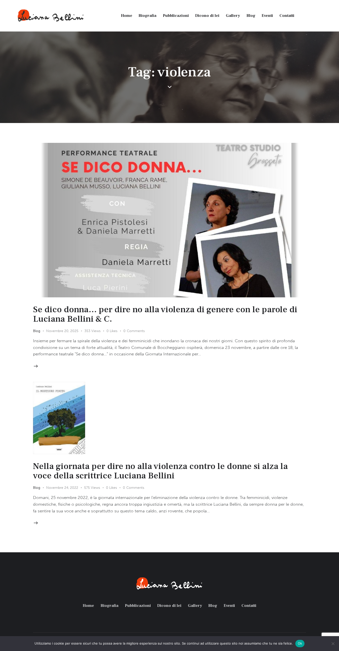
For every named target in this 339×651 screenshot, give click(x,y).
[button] (114, 331)
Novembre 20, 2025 (62, 331)
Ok (300, 643)
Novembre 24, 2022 (62, 488)
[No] (332, 643)
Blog (36, 331)
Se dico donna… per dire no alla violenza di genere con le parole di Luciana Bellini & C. (165, 314)
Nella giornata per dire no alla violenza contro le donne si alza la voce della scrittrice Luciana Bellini (160, 471)
